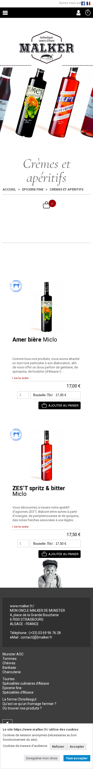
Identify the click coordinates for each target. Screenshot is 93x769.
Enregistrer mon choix (41, 758)
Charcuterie (11, 672)
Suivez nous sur (70, 3)
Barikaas (9, 668)
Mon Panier (46, 204)
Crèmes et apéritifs (66, 189)
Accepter (77, 746)
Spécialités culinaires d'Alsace (25, 683)
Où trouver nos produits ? (22, 708)
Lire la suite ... (21, 378)
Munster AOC (13, 654)
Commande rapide (88, 12)
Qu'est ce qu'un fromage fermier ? (29, 704)
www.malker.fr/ (22, 606)
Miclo (34, 339)
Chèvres (8, 663)
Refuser (58, 746)
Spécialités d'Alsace (17, 692)
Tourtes (8, 679)
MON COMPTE (78, 12)
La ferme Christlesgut (19, 699)
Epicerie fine (32, 189)
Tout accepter (77, 758)
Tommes (9, 659)
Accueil (9, 189)
